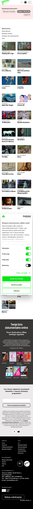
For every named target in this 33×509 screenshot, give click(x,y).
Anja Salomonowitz (6, 52)
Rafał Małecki (20, 207)
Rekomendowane (22, 447)
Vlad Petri (19, 120)
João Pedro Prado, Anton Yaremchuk (23, 52)
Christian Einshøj (5, 120)
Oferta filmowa (6, 31)
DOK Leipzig (27, 363)
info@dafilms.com (12, 480)
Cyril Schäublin (5, 172)
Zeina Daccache (5, 207)
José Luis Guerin (5, 189)
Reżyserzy (20, 453)
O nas (3, 443)
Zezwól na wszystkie (16, 279)
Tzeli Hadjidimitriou (6, 86)
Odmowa (16, 291)
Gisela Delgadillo (21, 172)
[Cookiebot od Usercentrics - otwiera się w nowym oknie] (23, 216)
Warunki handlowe (6, 449)
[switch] (28, 254)
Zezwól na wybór (16, 285)
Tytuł (3, 38)
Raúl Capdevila (20, 138)
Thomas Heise (5, 310)
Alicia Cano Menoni (21, 155)
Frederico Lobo (20, 69)
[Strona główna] (5, 2)
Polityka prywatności (7, 447)
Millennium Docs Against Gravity (20, 364)
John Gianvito (20, 189)
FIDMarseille (8, 377)
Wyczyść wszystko (9, 11)
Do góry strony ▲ (25, 500)
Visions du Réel (24, 377)
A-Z (19, 443)
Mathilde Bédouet (21, 103)
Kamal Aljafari (5, 69)
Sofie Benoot (4, 103)
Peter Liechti (4, 138)
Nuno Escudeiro (5, 155)
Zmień (26, 15)
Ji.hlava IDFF (16, 377)
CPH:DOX (4, 363)
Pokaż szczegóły (21, 273)
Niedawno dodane (7, 33)
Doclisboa (11, 363)
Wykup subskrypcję (13, 497)
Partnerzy (4, 445)
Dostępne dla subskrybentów (10, 36)
